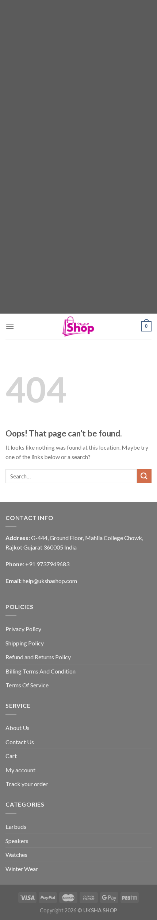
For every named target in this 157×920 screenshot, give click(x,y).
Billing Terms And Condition (40, 671)
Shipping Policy (24, 643)
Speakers (16, 840)
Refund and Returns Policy (38, 656)
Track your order (26, 783)
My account (20, 769)
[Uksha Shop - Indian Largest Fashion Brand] (78, 326)
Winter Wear (21, 868)
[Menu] (9, 326)
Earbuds (15, 826)
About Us (17, 727)
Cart (11, 755)
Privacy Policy (23, 628)
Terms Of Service (27, 685)
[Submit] (144, 476)
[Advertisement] (78, 78)
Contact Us (19, 741)
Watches (16, 854)
